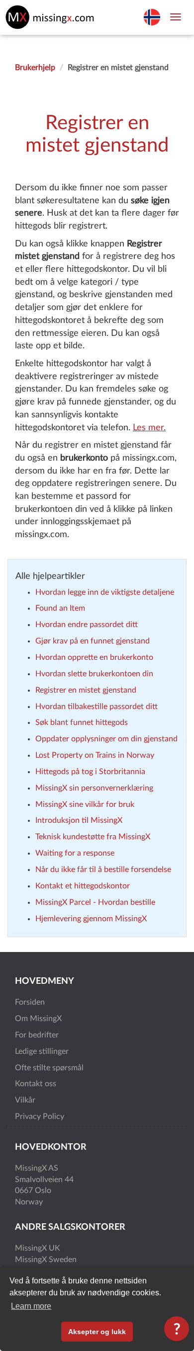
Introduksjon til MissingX (78, 820)
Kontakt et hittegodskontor (82, 886)
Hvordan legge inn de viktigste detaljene (104, 592)
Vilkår (25, 1100)
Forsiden (30, 1002)
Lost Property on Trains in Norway (94, 755)
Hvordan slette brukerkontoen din (94, 674)
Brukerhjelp (35, 68)
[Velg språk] (152, 16)
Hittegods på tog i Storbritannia (90, 772)
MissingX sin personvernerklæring (94, 788)
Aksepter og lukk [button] (97, 1332)
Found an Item (60, 608)
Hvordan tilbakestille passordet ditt (96, 707)
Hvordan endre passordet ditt (86, 625)
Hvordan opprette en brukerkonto (94, 657)
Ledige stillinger (42, 1051)
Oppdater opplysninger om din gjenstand (106, 739)
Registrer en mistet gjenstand (85, 690)
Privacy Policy (39, 1116)
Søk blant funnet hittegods (81, 722)
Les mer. (149, 427)
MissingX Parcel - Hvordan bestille (95, 902)
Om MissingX (38, 1019)
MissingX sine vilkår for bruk (84, 804)
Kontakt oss (35, 1084)
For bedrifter (37, 1035)
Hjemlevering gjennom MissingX (91, 919)
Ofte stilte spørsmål (49, 1068)
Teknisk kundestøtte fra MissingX (92, 837)
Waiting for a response (74, 853)
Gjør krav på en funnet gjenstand (92, 641)
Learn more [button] (31, 1306)
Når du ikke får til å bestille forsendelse (103, 870)
